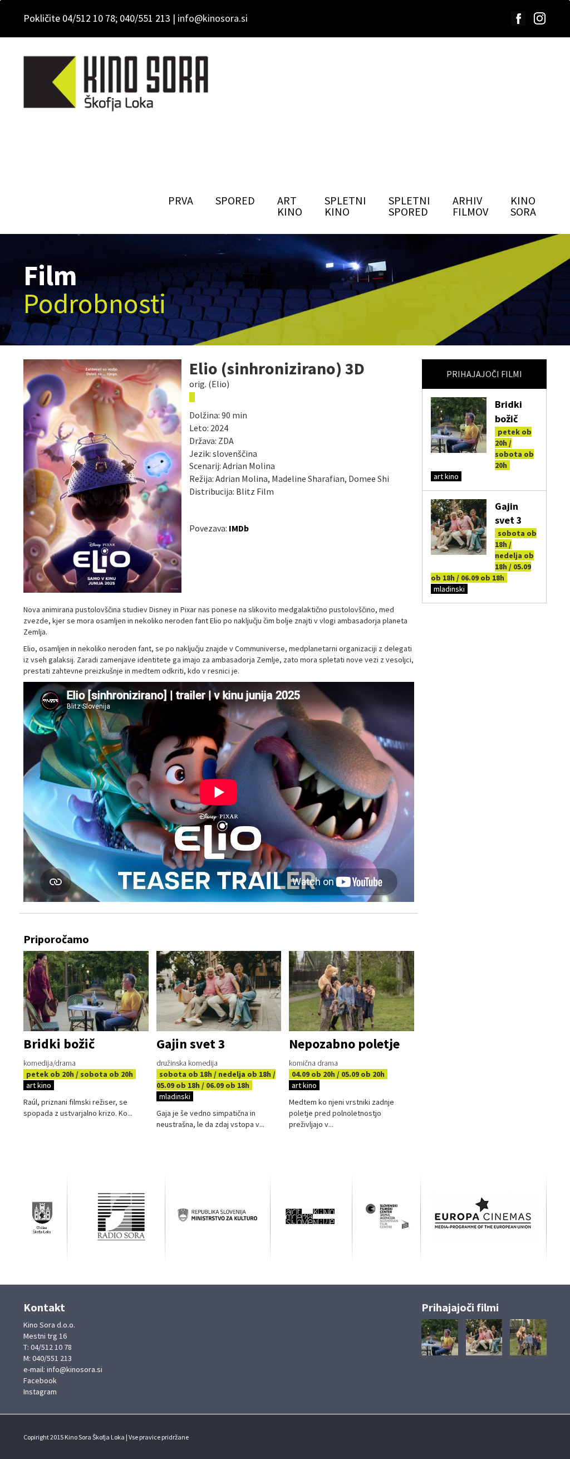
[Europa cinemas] (483, 1216)
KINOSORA (523, 205)
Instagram (40, 1392)
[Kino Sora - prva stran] (117, 84)
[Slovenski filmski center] (386, 1216)
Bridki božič (59, 1043)
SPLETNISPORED (409, 205)
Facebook (40, 1380)
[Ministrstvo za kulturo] (217, 1216)
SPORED (235, 200)
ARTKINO (289, 205)
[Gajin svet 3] (459, 527)
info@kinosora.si (213, 18)
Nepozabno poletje (344, 1043)
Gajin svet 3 (190, 1043)
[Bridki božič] (459, 425)
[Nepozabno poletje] (351, 991)
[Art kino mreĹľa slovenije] (311, 1216)
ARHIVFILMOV (470, 205)
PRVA (180, 200)
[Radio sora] (116, 1216)
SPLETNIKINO (345, 205)
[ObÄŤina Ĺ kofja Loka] (45, 1216)
